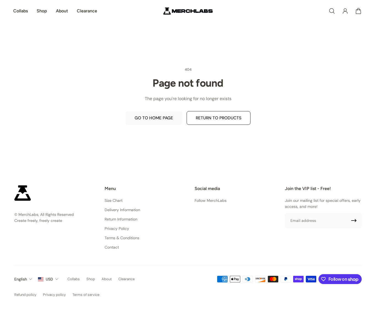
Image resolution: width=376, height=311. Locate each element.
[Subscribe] (354, 220)
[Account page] (345, 11)
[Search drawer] (332, 11)
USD (49, 279)
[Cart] (358, 11)
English (20, 279)
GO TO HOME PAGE (154, 118)
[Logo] (188, 11)
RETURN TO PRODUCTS (218, 118)
